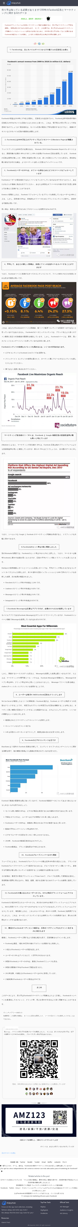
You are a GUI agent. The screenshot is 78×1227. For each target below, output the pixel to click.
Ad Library (64, 1213)
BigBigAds (44, 1210)
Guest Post (6, 1222)
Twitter (22, 1162)
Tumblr (37, 1162)
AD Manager (64, 1207)
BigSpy (43, 1207)
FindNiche (44, 1213)
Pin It (65, 1162)
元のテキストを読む (9, 1153)
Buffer (50, 1162)
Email (44, 1162)
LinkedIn (57, 1162)
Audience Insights (66, 1210)
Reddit (29, 1162)
